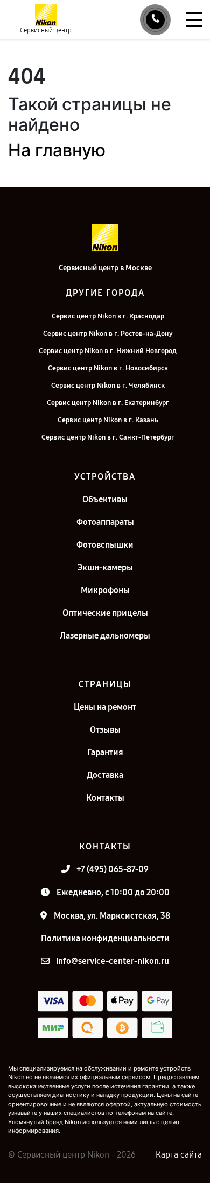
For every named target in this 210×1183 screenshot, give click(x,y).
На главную (57, 150)
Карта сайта (179, 1154)
